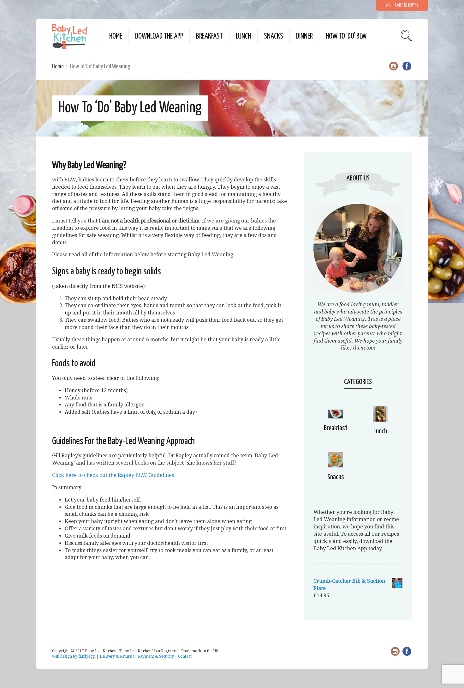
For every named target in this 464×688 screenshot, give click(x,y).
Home (115, 36)
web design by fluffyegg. (74, 656)
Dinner (304, 36)
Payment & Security (156, 656)
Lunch (243, 36)
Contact (185, 656)
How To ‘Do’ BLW (346, 36)
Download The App (159, 36)
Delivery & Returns (117, 656)
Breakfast (209, 36)
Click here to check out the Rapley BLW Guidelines (113, 475)
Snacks (273, 36)
